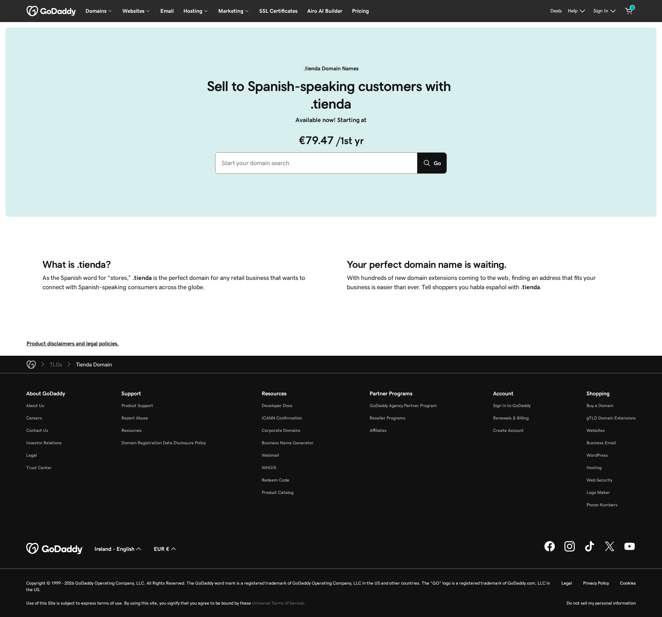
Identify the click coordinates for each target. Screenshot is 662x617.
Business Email (601, 443)
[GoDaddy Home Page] (54, 549)
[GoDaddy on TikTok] (589, 550)
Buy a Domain (599, 405)
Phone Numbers (602, 505)
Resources (131, 430)
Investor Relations (44, 443)
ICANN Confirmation (282, 418)
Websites (595, 430)
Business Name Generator (287, 443)
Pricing (360, 10)
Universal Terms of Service (278, 603)
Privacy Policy (596, 583)
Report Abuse (134, 418)
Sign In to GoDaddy (512, 405)
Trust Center (39, 467)
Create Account (508, 430)
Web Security (599, 480)
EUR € (161, 549)
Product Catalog (277, 492)
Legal (31, 455)
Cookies (628, 583)
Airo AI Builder (324, 10)
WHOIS (269, 467)
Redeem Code (275, 480)
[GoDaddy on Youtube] (629, 550)
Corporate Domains (281, 430)
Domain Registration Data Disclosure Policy (163, 443)
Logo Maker (598, 492)
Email (167, 10)
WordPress (597, 455)
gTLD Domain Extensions (611, 418)
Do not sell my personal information (601, 603)
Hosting (594, 467)
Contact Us (37, 430)
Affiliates (378, 430)
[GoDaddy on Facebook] (549, 550)
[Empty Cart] (629, 11)
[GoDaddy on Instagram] (569, 550)
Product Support (137, 405)
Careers (34, 418)
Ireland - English (114, 549)
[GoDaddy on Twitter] (609, 550)
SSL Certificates (278, 10)
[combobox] (316, 163)
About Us (35, 405)
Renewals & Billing (511, 418)
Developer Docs (277, 405)
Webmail (270, 455)
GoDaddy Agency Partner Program (403, 405)
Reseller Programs (387, 418)
